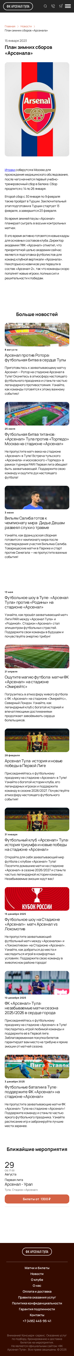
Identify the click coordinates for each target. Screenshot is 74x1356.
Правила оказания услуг (37, 1297)
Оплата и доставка (37, 1291)
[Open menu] (68, 6)
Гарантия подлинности (37, 1309)
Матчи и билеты (37, 1268)
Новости (37, 1274)
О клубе (37, 1279)
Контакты (37, 1315)
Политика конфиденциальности (37, 1303)
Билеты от (37, 1199)
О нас (37, 1285)
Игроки (10, 170)
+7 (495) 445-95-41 (37, 1321)
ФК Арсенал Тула (18, 6)
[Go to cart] (61, 6)
